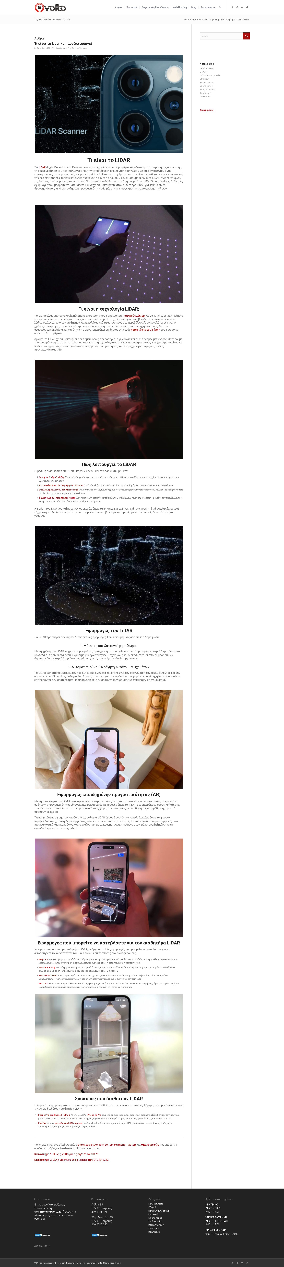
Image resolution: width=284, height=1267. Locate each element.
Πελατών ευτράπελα (210, 75)
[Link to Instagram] (237, 7)
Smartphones (61, 48)
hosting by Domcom (76, 1263)
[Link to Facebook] (232, 7)
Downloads (205, 96)
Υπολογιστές (206, 85)
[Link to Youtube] (242, 7)
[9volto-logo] (50, 7)
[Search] (220, 7)
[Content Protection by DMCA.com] (42, 1235)
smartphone (117, 1144)
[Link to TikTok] (247, 7)
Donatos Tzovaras (79, 48)
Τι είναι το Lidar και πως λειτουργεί (63, 44)
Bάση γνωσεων (207, 89)
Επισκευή (204, 78)
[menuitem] (119, 7)
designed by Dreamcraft (54, 1263)
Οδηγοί (203, 71)
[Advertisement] (225, 132)
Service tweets (207, 68)
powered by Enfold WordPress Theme (104, 1263)
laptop (131, 1144)
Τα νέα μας (205, 92)
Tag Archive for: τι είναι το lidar (52, 19)
